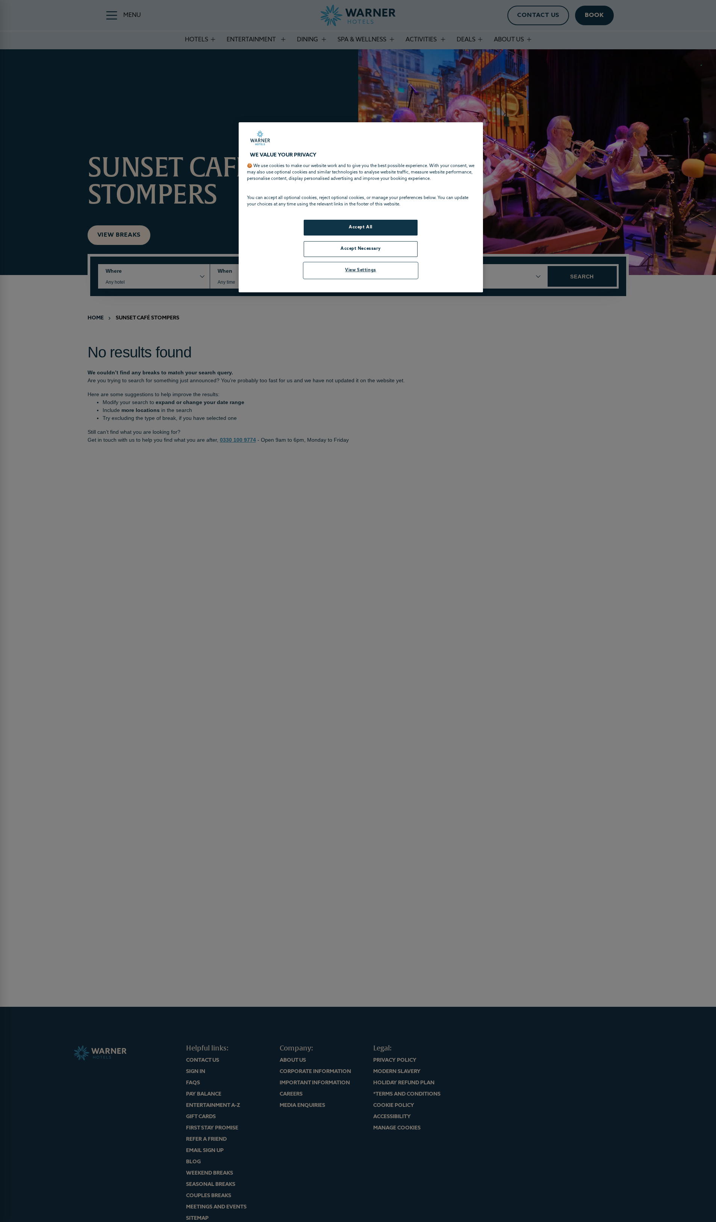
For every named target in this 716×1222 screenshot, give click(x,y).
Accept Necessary (361, 248)
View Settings (360, 270)
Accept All (360, 227)
